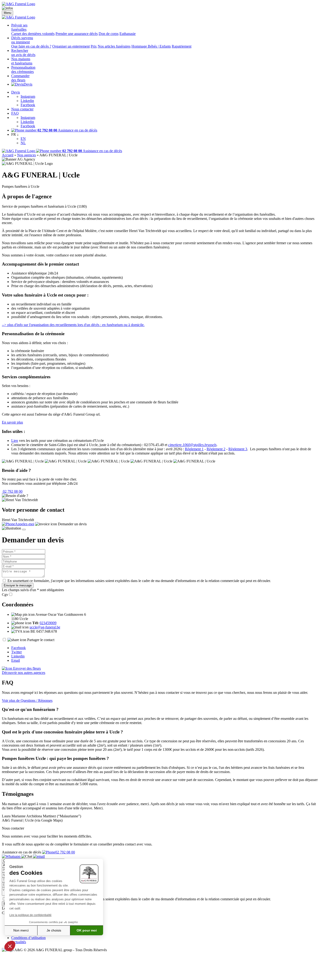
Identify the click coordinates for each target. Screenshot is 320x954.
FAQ (15, 113)
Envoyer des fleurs (26, 668)
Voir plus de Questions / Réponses (27, 700)
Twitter (16, 652)
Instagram (28, 96)
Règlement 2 (216, 449)
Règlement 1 (194, 449)
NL (23, 143)
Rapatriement (181, 46)
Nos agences (26, 155)
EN (23, 139)
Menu (7, 13)
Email (15, 660)
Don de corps (109, 34)
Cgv (5, 595)
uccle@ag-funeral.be (45, 627)
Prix (94, 46)
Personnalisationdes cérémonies (23, 69)
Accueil (7, 155)
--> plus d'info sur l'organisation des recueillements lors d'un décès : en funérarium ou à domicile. (73, 325)
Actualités (18, 942)
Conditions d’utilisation (28, 938)
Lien (14, 441)
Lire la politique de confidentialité (30, 915)
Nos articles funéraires (114, 46)
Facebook (28, 105)
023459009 (48, 623)
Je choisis (54, 930)
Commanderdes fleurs (20, 78)
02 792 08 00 (12, 491)
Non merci (21, 930)
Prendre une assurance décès (77, 34)
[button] (9, 946)
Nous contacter (22, 109)
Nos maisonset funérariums (21, 61)
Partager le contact (40, 640)
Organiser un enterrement (71, 46)
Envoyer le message (18, 585)
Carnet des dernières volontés (33, 34)
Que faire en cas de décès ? (31, 46)
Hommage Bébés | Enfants (151, 46)
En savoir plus (12, 422)
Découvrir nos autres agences (23, 673)
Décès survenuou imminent (22, 40)
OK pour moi (87, 930)
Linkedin (27, 101)
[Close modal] (24, 529)
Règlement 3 (237, 449)
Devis (28, 84)
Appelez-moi (24, 524)
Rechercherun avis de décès (23, 53)
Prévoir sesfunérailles (19, 27)
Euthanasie (127, 34)
